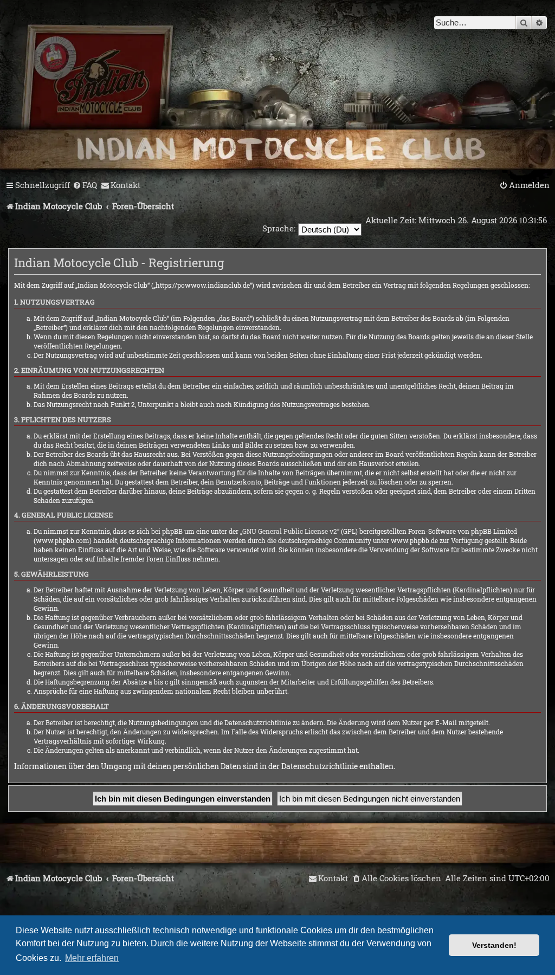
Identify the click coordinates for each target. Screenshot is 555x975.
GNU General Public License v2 (289, 531)
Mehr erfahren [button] (92, 958)
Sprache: (278, 228)
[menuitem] (85, 185)
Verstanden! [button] (494, 945)
